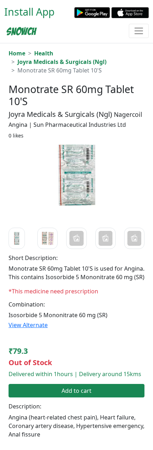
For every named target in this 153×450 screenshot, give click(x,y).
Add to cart (76, 391)
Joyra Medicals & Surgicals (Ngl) (61, 62)
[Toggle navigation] (139, 31)
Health (43, 53)
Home (17, 53)
